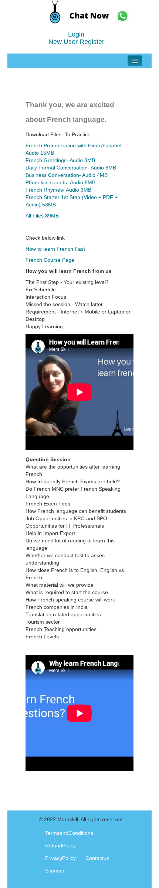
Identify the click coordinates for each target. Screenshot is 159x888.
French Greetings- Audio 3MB (60, 160)
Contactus (97, 858)
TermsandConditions (69, 833)
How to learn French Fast (55, 249)
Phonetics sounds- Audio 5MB (60, 182)
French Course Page (50, 260)
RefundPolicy (60, 845)
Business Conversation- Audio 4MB (67, 175)
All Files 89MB (42, 216)
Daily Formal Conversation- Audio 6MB (71, 168)
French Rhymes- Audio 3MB (58, 190)
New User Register (76, 41)
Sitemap (54, 871)
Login (76, 34)
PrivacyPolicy (60, 858)
